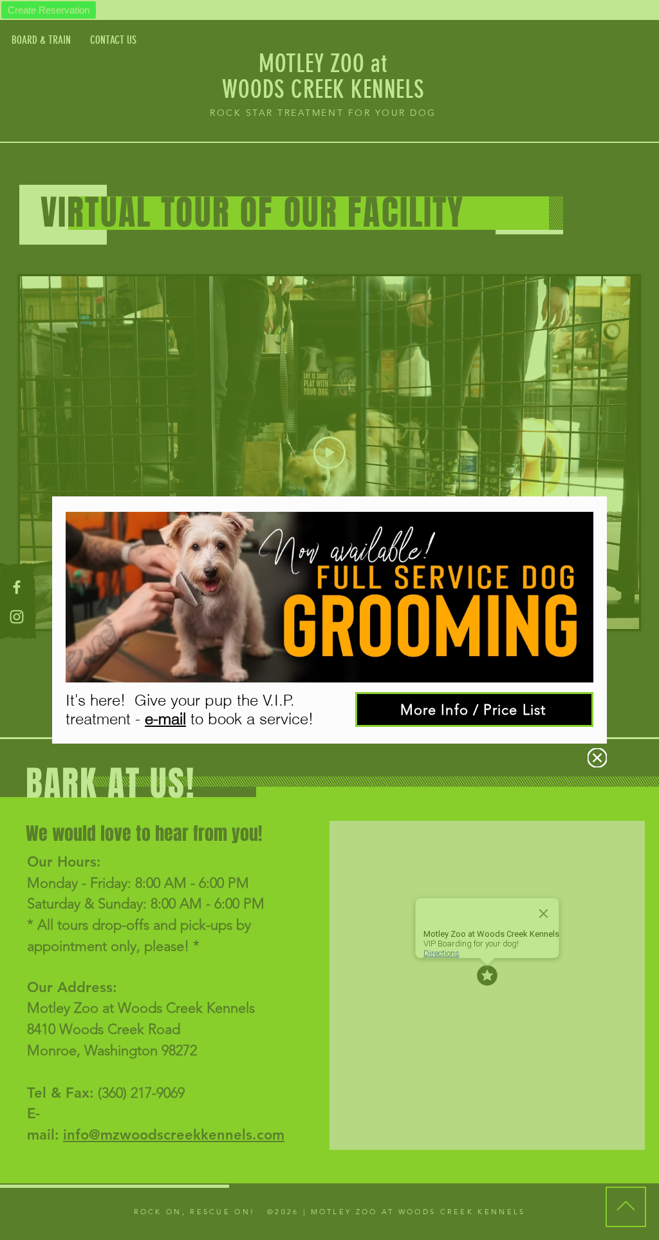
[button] (597, 757)
